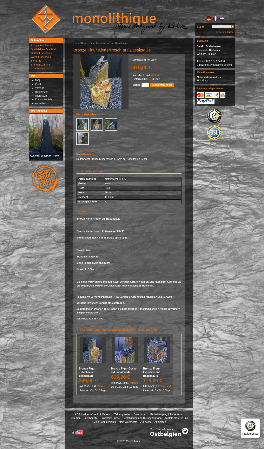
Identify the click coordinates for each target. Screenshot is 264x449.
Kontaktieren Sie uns (176, 418)
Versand (155, 75)
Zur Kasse (146, 422)
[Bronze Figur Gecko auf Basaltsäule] (125, 351)
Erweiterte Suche (224, 32)
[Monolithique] (46, 19)
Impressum (176, 414)
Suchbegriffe (91, 418)
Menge (136, 84)
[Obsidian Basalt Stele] (100, 81)
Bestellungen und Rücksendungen (142, 418)
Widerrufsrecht (91, 414)
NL (222, 18)
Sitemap (76, 418)
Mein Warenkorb (128, 422)
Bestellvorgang (158, 414)
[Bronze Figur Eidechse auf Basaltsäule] (93, 351)
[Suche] (232, 27)
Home (76, 43)
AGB (77, 414)
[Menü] (257, 421)
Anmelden (160, 422)
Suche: (201, 27)
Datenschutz (140, 414)
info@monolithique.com (218, 64)
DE (208, 18)
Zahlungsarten (122, 414)
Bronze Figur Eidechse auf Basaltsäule (87, 372)
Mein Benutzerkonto (104, 422)
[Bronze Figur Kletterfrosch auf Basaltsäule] (82, 124)
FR (215, 18)
